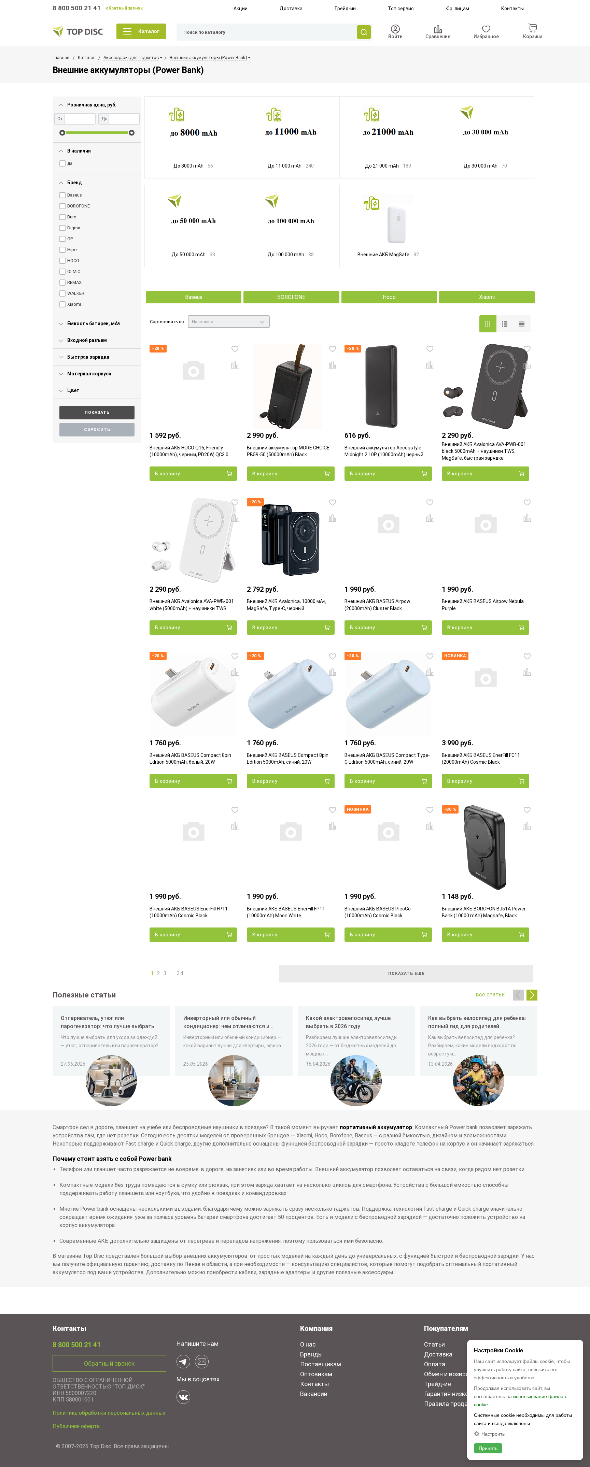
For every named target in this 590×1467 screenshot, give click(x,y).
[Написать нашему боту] (183, 1361)
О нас (308, 1344)
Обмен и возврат (448, 1374)
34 (180, 973)
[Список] (505, 323)
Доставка (291, 8)
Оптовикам (316, 1374)
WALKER (75, 293)
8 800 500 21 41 (77, 8)
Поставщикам (320, 1364)
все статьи (490, 994)
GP (70, 238)
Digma (73, 227)
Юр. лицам (457, 8)
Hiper (72, 249)
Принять (488, 1448)
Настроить (493, 1433)
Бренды (311, 1354)
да (69, 163)
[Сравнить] (235, 365)
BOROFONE (78, 205)
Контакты (512, 8)
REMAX (74, 282)
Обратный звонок (109, 1363)
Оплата (434, 1364)
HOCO (73, 260)
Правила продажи (450, 1403)
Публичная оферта (76, 1426)
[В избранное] (235, 349)
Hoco (389, 297)
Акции (241, 8)
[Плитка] (487, 323)
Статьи (434, 1344)
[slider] (62, 132)
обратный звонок (124, 8)
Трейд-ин (345, 8)
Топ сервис (401, 8)
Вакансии (313, 1393)
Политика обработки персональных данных (109, 1413)
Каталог (148, 31)
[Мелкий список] (522, 323)
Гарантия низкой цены (456, 1393)
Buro (71, 216)
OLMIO (74, 271)
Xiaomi (74, 304)
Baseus (74, 195)
